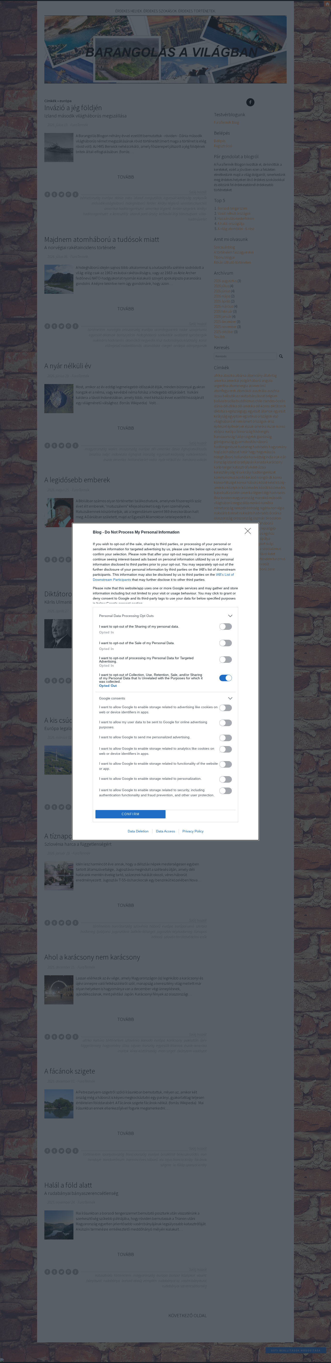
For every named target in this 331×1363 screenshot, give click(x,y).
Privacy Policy (193, 831)
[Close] (249, 532)
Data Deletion (138, 831)
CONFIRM (131, 814)
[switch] (225, 626)
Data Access (165, 831)
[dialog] (165, 681)
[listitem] (165, 615)
